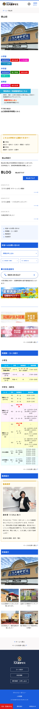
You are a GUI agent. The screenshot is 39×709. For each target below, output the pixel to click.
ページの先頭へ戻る (30, 342)
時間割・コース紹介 (11, 231)
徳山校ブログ (30, 178)
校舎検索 (19, 675)
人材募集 (19, 696)
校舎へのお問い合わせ (12, 228)
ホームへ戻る (20, 642)
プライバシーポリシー (19, 693)
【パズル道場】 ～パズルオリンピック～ (14, 202)
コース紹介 (19, 669)
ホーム (5, 11)
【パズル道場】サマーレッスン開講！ (13, 188)
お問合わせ (32, 706)
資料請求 (19, 706)
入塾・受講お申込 (6, 706)
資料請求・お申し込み (19, 681)
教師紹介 (8, 234)
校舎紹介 (8, 237)
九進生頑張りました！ (8, 215)
